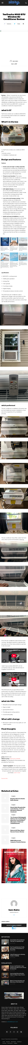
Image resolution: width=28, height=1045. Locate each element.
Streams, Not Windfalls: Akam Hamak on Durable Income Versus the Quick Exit (18, 967)
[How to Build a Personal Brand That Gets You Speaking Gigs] (5, 942)
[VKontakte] (21, 1031)
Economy (4, 1043)
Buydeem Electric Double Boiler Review (17, 799)
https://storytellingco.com (14, 912)
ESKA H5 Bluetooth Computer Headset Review (18, 841)
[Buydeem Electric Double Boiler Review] (5, 798)
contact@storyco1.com (12, 1021)
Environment (10, 1043)
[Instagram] (17, 1031)
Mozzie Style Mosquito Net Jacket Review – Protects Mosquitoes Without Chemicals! (17, 809)
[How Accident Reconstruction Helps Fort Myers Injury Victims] (5, 975)
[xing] (14, 914)
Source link (4, 778)
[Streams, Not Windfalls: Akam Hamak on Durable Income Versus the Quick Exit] (5, 968)
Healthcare (19, 1041)
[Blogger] (7, 1031)
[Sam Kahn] (11, 61)
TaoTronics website (15, 758)
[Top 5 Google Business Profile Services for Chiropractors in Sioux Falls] (5, 949)
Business (8, 1041)
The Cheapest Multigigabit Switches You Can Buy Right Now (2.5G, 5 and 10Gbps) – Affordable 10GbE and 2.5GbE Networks (18, 820)
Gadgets (14, 11)
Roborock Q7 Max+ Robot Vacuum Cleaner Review (17, 831)
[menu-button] (2, 3)
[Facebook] (10, 1031)
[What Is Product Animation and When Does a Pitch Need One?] (5, 982)
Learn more (17, 772)
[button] (26, 3)
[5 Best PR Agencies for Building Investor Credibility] (5, 956)
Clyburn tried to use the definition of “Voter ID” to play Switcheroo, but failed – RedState (20, 893)
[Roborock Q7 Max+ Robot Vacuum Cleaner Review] (5, 829)
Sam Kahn (15, 61)
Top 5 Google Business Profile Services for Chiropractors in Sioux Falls (17, 948)
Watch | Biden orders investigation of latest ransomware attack (7, 892)
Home (4, 1041)
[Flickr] (14, 1031)
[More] (23, 23)
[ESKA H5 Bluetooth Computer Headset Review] (5, 839)
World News (13, 1041)
